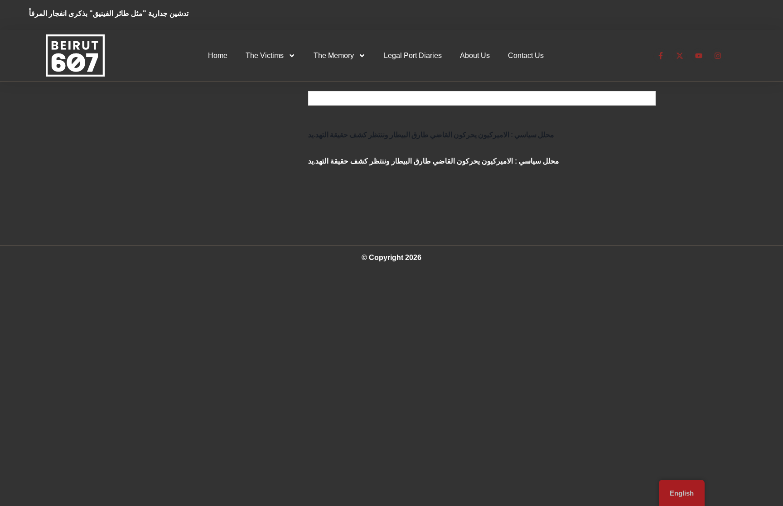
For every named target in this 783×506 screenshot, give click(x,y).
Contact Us (526, 55)
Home (217, 55)
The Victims (265, 55)
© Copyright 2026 (391, 257)
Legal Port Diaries (413, 55)
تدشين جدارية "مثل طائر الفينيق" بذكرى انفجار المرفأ (115, 13)
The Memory (334, 55)
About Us (475, 55)
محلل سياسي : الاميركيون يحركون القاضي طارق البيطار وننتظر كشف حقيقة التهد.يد (431, 135)
